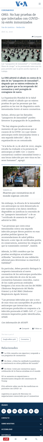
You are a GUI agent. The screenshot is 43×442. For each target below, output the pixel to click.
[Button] (37, 36)
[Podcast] (25, 411)
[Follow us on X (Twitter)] (9, 411)
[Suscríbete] (31, 411)
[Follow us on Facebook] (3, 411)
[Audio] (15, 439)
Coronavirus (7, 10)
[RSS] (20, 411)
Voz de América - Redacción (13, 27)
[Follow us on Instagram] (36, 411)
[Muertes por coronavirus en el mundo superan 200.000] (21, 176)
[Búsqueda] (36, 439)
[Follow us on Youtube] (14, 411)
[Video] (26, 439)
